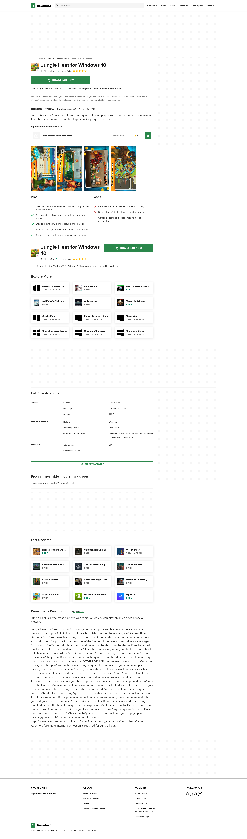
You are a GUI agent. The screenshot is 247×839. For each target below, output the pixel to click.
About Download (90, 794)
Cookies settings (142, 816)
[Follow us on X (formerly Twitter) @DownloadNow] (194, 794)
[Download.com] (41, 5)
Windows (151, 6)
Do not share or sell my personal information (145, 810)
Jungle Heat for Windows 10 (73, 65)
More (209, 5)
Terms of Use (140, 798)
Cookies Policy (141, 804)
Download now (63, 80)
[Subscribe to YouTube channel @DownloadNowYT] (200, 794)
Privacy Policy (141, 794)
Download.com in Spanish (94, 808)
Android (183, 6)
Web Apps (197, 6)
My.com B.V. (78, 611)
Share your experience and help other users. (101, 88)
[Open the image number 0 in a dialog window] (43, 168)
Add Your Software (91, 798)
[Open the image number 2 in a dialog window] (96, 168)
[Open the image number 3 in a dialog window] (123, 168)
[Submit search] (57, 5)
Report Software (94, 464)
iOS (172, 6)
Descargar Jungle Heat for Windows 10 (50, 483)
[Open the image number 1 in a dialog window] (69, 168)
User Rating (67, 71)
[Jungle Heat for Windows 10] (35, 67)
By (47, 71)
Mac (163, 6)
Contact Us (87, 804)
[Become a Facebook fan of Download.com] (188, 794)
